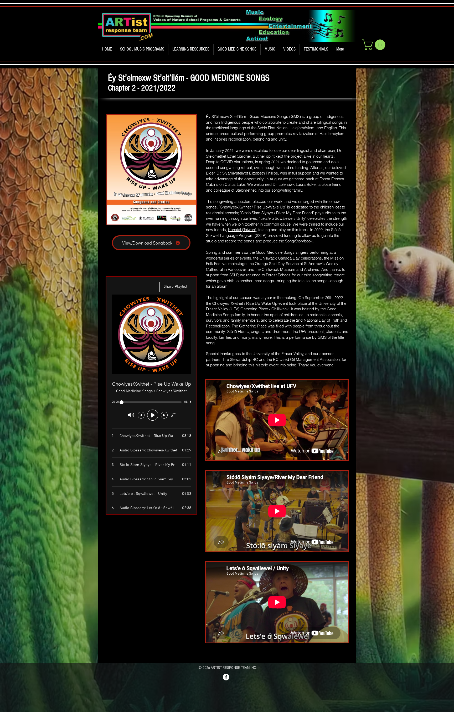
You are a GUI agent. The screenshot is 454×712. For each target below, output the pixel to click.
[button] (142, 49)
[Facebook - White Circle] (226, 677)
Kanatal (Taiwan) (242, 229)
